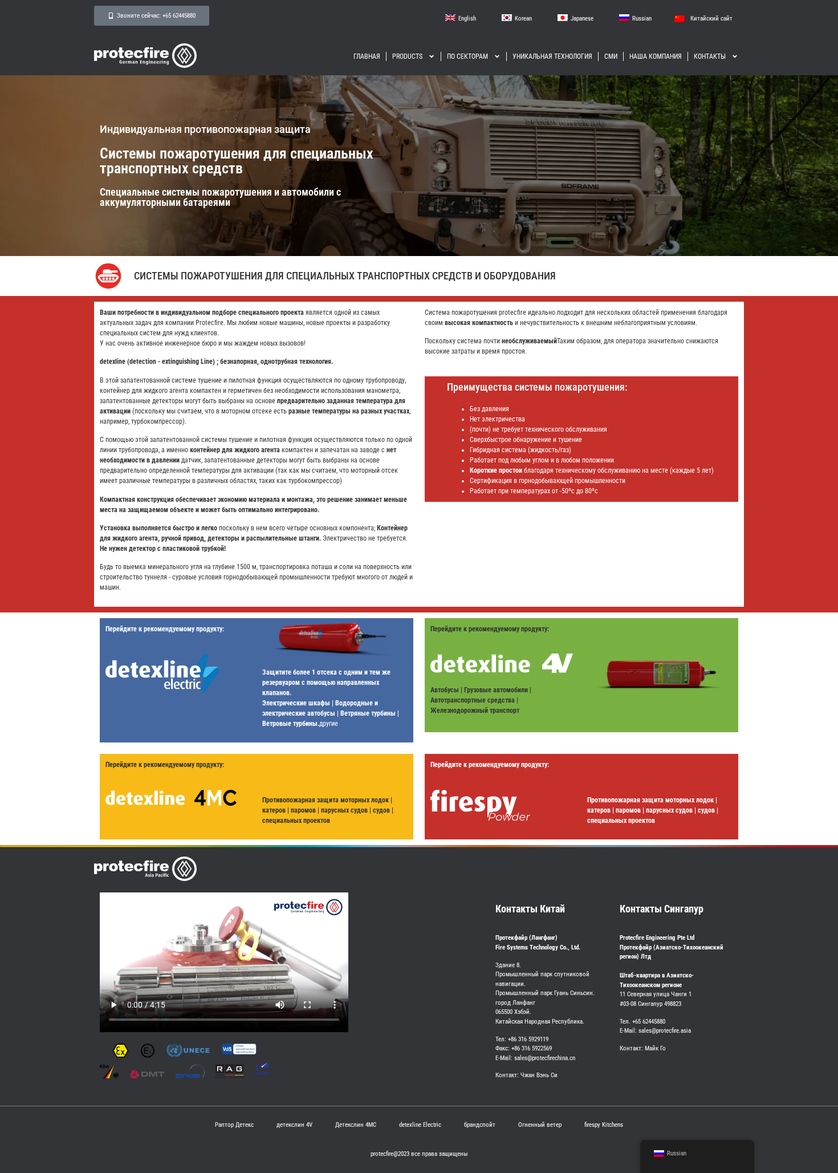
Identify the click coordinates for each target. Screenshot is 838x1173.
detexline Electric (420, 1125)
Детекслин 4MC (355, 1125)
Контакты (710, 56)
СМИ (610, 56)
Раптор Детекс (234, 1125)
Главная (366, 56)
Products (407, 56)
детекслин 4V (294, 1125)
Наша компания (655, 56)
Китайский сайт (711, 18)
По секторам (467, 56)
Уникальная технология (552, 56)
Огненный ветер (540, 1125)
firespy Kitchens (603, 1125)
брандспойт (479, 1125)
